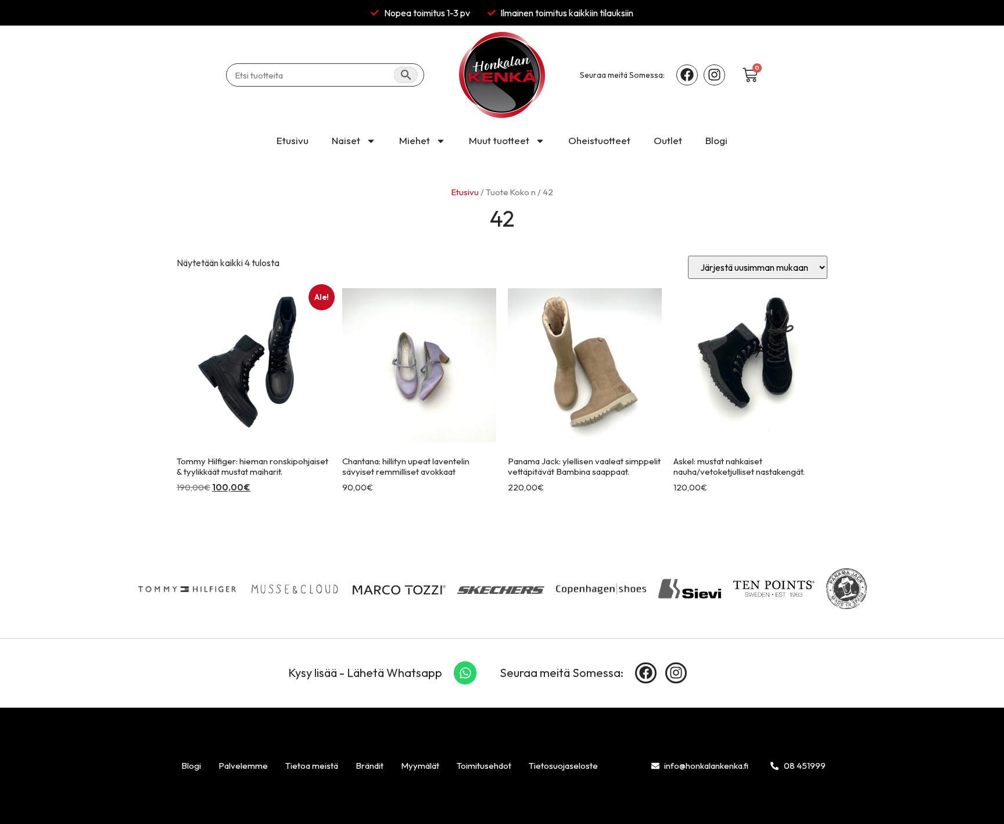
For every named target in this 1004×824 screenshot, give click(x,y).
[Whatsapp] (465, 673)
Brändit (369, 765)
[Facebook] (687, 75)
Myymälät (420, 765)
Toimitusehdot (484, 765)
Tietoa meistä (311, 765)
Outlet (668, 140)
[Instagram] (714, 75)
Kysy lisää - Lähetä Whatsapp (365, 672)
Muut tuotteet (499, 140)
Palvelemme (243, 765)
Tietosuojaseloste (563, 765)
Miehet (414, 140)
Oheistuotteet (599, 140)
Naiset (346, 140)
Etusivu (293, 140)
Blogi (716, 140)
